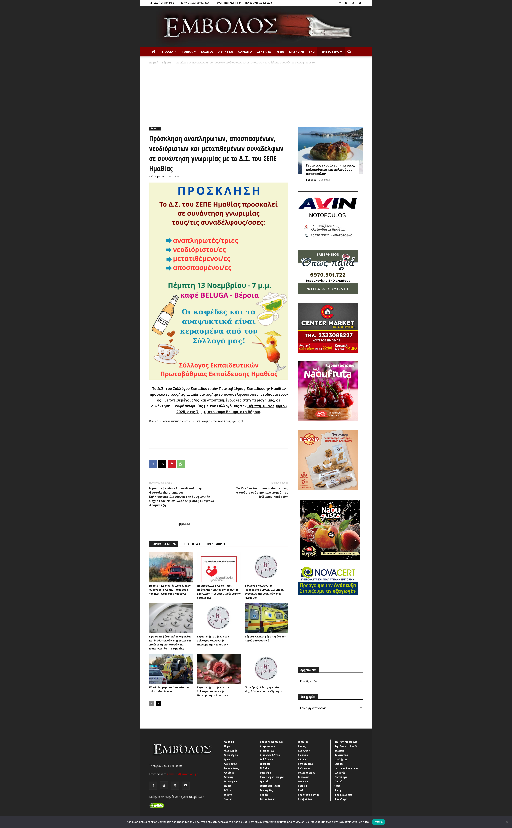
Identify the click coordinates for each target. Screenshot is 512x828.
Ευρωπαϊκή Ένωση (270, 786)
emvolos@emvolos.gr (228, 2)
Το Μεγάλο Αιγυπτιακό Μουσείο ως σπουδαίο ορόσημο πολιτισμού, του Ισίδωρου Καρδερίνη (262, 493)
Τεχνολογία (341, 777)
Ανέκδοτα (229, 772)
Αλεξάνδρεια (231, 755)
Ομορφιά (303, 781)
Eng (312, 51)
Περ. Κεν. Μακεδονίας (346, 742)
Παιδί (301, 790)
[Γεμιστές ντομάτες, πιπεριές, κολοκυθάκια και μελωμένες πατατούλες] (330, 150)
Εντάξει (378, 821)
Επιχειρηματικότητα (272, 777)
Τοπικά (187, 51)
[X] (353, 3)
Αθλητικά (225, 51)
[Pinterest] (172, 464)
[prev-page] (151, 703)
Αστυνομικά (230, 781)
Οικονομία (303, 777)
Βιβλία (227, 790)
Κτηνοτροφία (305, 764)
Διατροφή (296, 51)
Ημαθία (264, 794)
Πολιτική (339, 750)
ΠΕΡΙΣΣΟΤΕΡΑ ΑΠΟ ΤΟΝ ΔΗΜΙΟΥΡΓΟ (204, 544)
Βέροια (166, 62)
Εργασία (264, 781)
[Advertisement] (256, 94)
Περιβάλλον (305, 799)
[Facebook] (340, 3)
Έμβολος (159, 176)
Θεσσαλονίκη (267, 799)
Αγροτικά (229, 742)
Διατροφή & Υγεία (270, 755)
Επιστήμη (265, 772)
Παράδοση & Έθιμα (308, 794)
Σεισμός (338, 764)
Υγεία (280, 51)
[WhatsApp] (181, 464)
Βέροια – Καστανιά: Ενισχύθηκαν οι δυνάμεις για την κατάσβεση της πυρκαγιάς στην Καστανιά (170, 589)
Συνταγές (264, 51)
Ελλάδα (167, 51)
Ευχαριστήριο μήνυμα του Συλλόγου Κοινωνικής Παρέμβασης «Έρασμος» (213, 640)
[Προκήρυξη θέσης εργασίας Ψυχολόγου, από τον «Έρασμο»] (266, 669)
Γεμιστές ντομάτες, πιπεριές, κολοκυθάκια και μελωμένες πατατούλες (330, 169)
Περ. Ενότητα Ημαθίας (347, 746)
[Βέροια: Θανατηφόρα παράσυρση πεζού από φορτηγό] (266, 618)
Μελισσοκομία (306, 772)
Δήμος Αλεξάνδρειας (271, 742)
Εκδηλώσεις (266, 759)
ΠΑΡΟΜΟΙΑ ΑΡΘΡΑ (164, 544)
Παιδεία (302, 786)
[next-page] (158, 703)
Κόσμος (207, 51)
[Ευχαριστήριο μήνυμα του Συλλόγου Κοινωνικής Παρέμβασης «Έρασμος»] (219, 618)
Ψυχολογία (340, 799)
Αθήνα (227, 746)
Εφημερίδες (266, 790)
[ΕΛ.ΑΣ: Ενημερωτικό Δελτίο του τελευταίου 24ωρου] (171, 669)
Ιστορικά (303, 742)
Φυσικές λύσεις (343, 794)
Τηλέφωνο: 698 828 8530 (258, 2)
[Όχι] (507, 822)
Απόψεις (228, 777)
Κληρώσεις (304, 750)
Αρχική (153, 62)
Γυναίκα (228, 799)
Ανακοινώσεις (231, 768)
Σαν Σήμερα (341, 759)
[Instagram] (347, 3)
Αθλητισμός (230, 750)
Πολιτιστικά (341, 755)
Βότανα (228, 794)
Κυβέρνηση (304, 768)
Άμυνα (227, 759)
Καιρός (302, 746)
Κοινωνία (245, 51)
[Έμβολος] (256, 26)
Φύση (337, 790)
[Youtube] (360, 3)
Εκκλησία (265, 764)
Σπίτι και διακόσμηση (346, 768)
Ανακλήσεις (230, 764)
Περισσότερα (329, 51)
